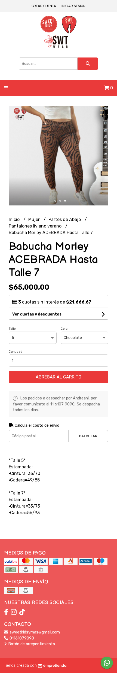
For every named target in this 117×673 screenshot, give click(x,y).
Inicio (15, 219)
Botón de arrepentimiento (31, 644)
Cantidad (15, 351)
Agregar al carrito (58, 377)
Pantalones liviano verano (36, 226)
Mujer (34, 219)
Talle (12, 329)
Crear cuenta (44, 6)
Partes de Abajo (65, 219)
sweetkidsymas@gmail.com (34, 632)
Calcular (88, 436)
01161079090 (21, 638)
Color (65, 329)
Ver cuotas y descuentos (36, 314)
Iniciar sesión (73, 6)
